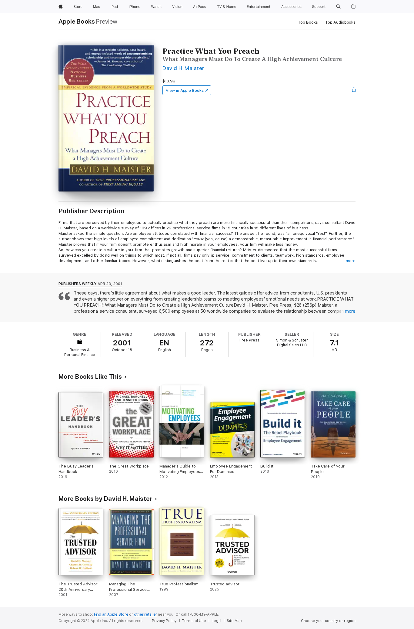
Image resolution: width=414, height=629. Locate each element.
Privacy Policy (164, 621)
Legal (216, 621)
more (351, 260)
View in (185, 90)
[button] (338, 6)
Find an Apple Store (111, 614)
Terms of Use (194, 621)
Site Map (234, 621)
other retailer (145, 614)
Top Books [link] (308, 22)
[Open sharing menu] (354, 90)
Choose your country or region (328, 621)
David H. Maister (183, 68)
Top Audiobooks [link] (340, 22)
